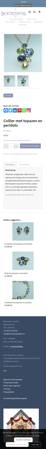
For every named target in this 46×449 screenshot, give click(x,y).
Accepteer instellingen (23, 440)
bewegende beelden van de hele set (19, 194)
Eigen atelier (31, 19)
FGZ (5, 371)
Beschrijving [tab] (10, 165)
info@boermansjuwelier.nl (14, 334)
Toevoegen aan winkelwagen (30, 146)
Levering (6, 389)
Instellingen (35, 444)
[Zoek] (28, 12)
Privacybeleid (8, 392)
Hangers (29, 154)
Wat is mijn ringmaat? (11, 385)
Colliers (25, 154)
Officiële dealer (24, 22)
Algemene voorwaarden (12, 379)
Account (23, 2)
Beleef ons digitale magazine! (23, 5)
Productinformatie (10, 382)
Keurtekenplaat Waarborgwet (15, 398)
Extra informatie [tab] (24, 165)
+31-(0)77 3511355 (10, 330)
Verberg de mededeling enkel (17, 444)
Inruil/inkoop (10, 22)
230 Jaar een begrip (16, 19)
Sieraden (34, 154)
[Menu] (34, 12)
